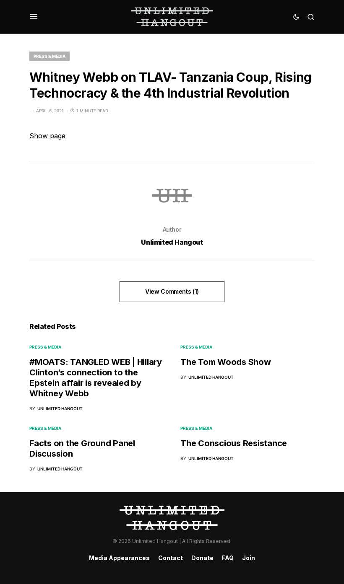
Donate (202, 557)
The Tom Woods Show (225, 362)
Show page (47, 136)
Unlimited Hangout (172, 242)
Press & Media (49, 56)
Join (248, 557)
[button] (33, 17)
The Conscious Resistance (233, 443)
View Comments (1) (172, 291)
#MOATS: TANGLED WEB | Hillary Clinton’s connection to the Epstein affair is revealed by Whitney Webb (95, 377)
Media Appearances (119, 557)
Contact (170, 557)
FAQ (228, 557)
